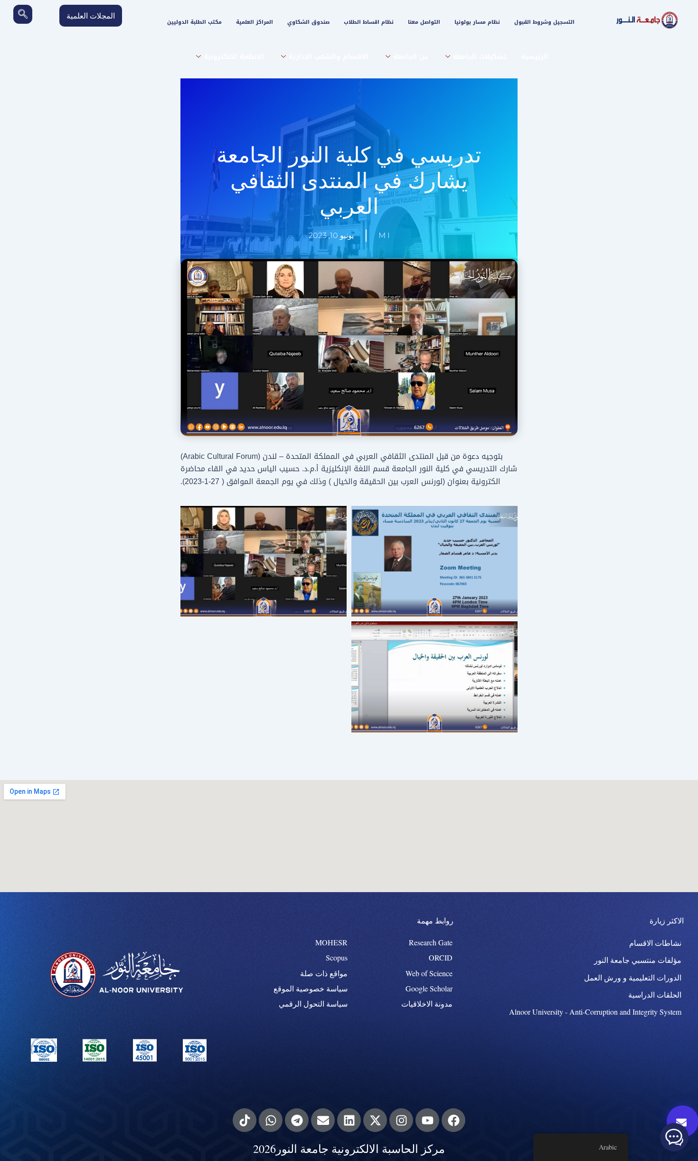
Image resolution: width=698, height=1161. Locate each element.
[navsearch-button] (22, 14)
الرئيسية (534, 56)
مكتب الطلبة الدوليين (194, 22)
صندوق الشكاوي (308, 22)
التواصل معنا (424, 22)
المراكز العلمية (254, 22)
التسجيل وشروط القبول (544, 22)
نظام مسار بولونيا (477, 22)
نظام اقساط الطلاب (369, 22)
